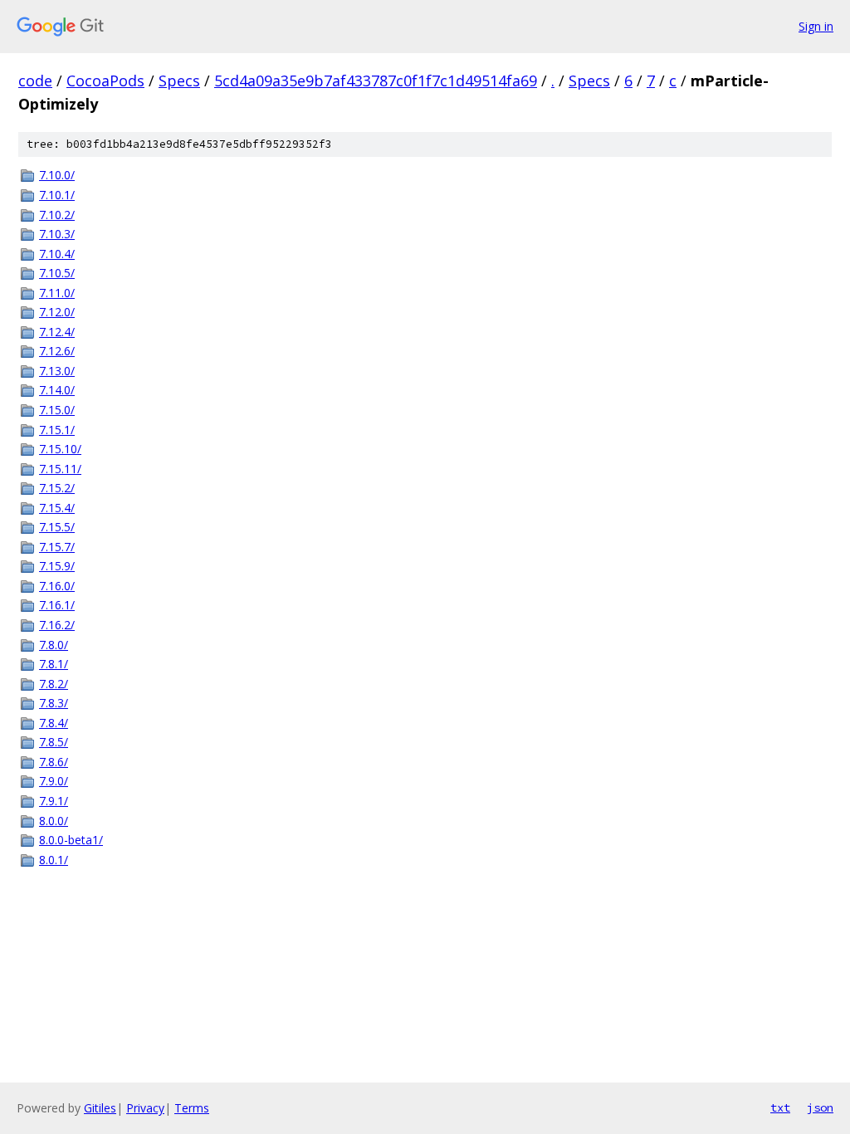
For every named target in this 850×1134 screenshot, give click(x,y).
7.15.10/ (60, 449)
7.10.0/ (57, 175)
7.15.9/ (57, 566)
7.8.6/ (53, 762)
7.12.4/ (57, 332)
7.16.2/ (57, 625)
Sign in (816, 26)
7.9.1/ (53, 801)
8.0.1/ (53, 860)
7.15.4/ (57, 508)
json (820, 1107)
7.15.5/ (57, 527)
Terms (191, 1108)
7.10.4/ (57, 254)
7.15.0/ (57, 410)
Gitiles (100, 1108)
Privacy (145, 1108)
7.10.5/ (57, 273)
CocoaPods (105, 80)
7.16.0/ (57, 586)
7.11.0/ (57, 293)
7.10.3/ (57, 234)
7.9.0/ (53, 781)
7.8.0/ (53, 645)
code (35, 80)
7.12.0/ (57, 312)
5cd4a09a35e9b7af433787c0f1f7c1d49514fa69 (375, 80)
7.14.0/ (57, 390)
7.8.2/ (53, 684)
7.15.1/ (57, 429)
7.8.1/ (53, 664)
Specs (179, 80)
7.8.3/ (53, 703)
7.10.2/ (57, 214)
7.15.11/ (60, 469)
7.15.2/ (57, 488)
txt (780, 1107)
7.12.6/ (57, 351)
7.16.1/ (57, 605)
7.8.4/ (53, 723)
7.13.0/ (57, 371)
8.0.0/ (53, 821)
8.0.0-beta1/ (71, 840)
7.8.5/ (53, 742)
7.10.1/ (57, 195)
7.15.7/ (57, 547)
